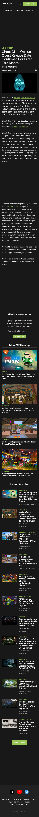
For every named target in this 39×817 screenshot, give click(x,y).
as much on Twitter (19, 126)
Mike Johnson (24, 504)
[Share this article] (35, 69)
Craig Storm (24, 628)
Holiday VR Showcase (24, 97)
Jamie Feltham (9, 67)
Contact (17, 799)
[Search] (20, 4)
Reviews (8, 10)
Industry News (25, 596)
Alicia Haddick (25, 546)
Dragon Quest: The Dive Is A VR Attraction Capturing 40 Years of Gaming (28, 538)
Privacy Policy (30, 799)
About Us (6, 799)
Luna (21, 733)
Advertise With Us (19, 805)
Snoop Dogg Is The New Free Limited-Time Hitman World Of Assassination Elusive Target (27, 643)
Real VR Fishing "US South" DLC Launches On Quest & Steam (28, 685)
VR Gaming (7, 48)
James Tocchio (25, 588)
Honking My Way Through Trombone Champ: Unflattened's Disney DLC (17, 474)
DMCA (27, 802)
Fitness (22, 617)
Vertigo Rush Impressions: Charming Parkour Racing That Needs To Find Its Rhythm (18, 410)
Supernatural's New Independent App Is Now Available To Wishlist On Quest (28, 622)
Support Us (30, 4)
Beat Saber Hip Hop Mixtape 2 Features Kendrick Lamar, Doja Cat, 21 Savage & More (18, 376)
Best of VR (18, 10)
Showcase (29, 10)
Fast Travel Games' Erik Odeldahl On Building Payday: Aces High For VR (28, 664)
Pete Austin (24, 524)
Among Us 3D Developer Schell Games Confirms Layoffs (26, 602)
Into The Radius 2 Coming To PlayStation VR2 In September (27, 705)
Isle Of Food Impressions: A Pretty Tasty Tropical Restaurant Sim (19, 443)
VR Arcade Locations (27, 532)
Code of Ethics (16, 802)
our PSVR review (11, 206)
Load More (19, 742)
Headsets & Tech (26, 720)
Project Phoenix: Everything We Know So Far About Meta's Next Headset (27, 726)
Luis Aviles (23, 568)
